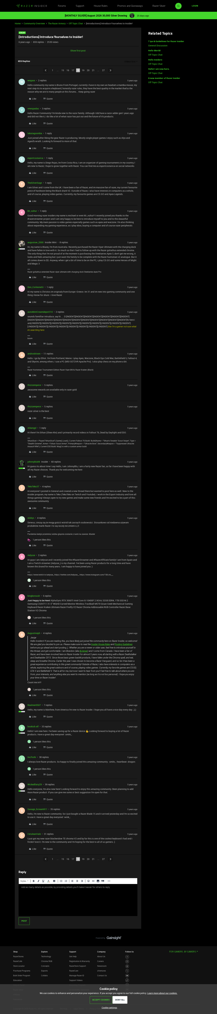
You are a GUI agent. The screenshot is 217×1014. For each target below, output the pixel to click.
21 (93, 70)
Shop (15, 951)
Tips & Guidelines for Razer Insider (166, 41)
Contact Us (102, 975)
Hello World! (154, 51)
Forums (62, 6)
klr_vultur (32, 210)
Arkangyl (31, 427)
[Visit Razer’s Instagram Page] (127, 962)
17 (73, 70)
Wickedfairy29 (34, 784)
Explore (44, 951)
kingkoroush (33, 595)
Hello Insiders (155, 60)
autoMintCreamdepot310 (40, 311)
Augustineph (33, 633)
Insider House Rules (100, 644)
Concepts (45, 966)
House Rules (101, 6)
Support (80, 6)
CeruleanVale (34, 833)
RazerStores (18, 956)
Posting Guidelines (123, 644)
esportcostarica (35, 158)
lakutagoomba (34, 133)
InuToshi (31, 757)
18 (78, 70)
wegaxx (31, 80)
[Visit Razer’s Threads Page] (127, 966)
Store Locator (19, 966)
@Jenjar (84, 651)
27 (103, 70)
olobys (30, 517)
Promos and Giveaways (130, 6)
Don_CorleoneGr (35, 287)
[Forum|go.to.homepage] (31, 6)
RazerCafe (17, 961)
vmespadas (33, 108)
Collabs (44, 975)
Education (17, 980)
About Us (101, 956)
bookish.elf (33, 726)
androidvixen (34, 353)
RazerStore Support (77, 966)
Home (18, 23)
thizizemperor (34, 385)
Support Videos (75, 980)
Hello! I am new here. (159, 69)
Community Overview (34, 23)
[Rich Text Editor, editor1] (78, 900)
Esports (44, 970)
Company (101, 951)
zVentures (101, 970)
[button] (195, 6)
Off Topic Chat (76, 23)
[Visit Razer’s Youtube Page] (127, 976)
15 (62, 70)
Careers (100, 961)
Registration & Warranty (79, 961)
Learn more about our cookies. (162, 993)
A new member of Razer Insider (164, 78)
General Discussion (157, 45)
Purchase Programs (21, 970)
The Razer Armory (57, 23)
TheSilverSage (34, 182)
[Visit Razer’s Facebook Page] (127, 957)
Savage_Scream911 (37, 809)
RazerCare (73, 970)
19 (83, 70)
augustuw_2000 (35, 242)
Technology (46, 956)
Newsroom (101, 966)
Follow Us (129, 951)
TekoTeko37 (33, 486)
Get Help (73, 956)
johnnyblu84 (33, 461)
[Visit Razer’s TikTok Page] (127, 980)
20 (88, 70)
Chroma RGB (46, 961)
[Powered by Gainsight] (108, 938)
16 (68, 70)
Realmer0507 (34, 705)
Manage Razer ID (76, 975)
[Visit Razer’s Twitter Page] (127, 971)
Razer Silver (159, 6)
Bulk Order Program (21, 975)
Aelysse (31, 555)
